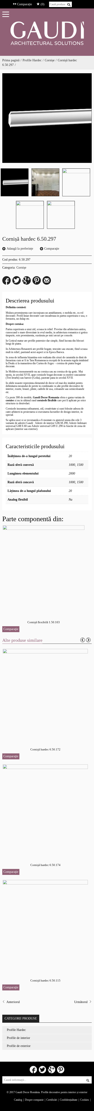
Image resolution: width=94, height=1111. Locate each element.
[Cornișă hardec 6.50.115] (46, 925)
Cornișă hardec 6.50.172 (45, 749)
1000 (72, 465)
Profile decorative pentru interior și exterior (64, 1092)
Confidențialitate (68, 1099)
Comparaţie (51, 248)
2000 (72, 473)
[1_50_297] (47, 118)
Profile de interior (18, 1038)
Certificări (51, 1099)
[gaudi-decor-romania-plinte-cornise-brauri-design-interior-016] (45, 182)
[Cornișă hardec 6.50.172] (46, 694)
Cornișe (50, 60)
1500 (80, 465)
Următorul (81, 1002)
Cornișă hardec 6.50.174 (45, 865)
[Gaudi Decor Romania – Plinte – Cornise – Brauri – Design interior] (30, 215)
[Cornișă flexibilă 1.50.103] (44, 569)
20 (70, 456)
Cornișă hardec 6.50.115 (45, 980)
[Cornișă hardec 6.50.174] (46, 810)
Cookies (84, 1099)
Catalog (18, 1099)
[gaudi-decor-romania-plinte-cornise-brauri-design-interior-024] (76, 182)
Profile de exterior (19, 1046)
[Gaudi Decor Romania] (47, 33)
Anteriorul (12, 1002)
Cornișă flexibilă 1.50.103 (43, 622)
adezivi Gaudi (25, 423)
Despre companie (34, 1099)
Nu (70, 499)
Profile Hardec (32, 60)
